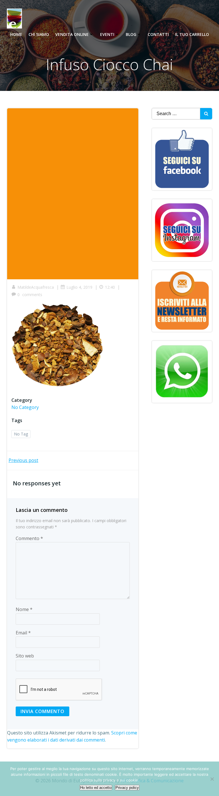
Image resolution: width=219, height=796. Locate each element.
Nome (24, 609)
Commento (29, 538)
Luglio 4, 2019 (79, 287)
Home (16, 34)
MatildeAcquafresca (35, 287)
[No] (212, 779)
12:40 (110, 287)
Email (23, 633)
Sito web (25, 656)
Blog (131, 34)
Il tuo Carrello (192, 34)
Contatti (158, 34)
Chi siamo (39, 34)
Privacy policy (127, 787)
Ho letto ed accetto (95, 787)
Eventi (107, 34)
